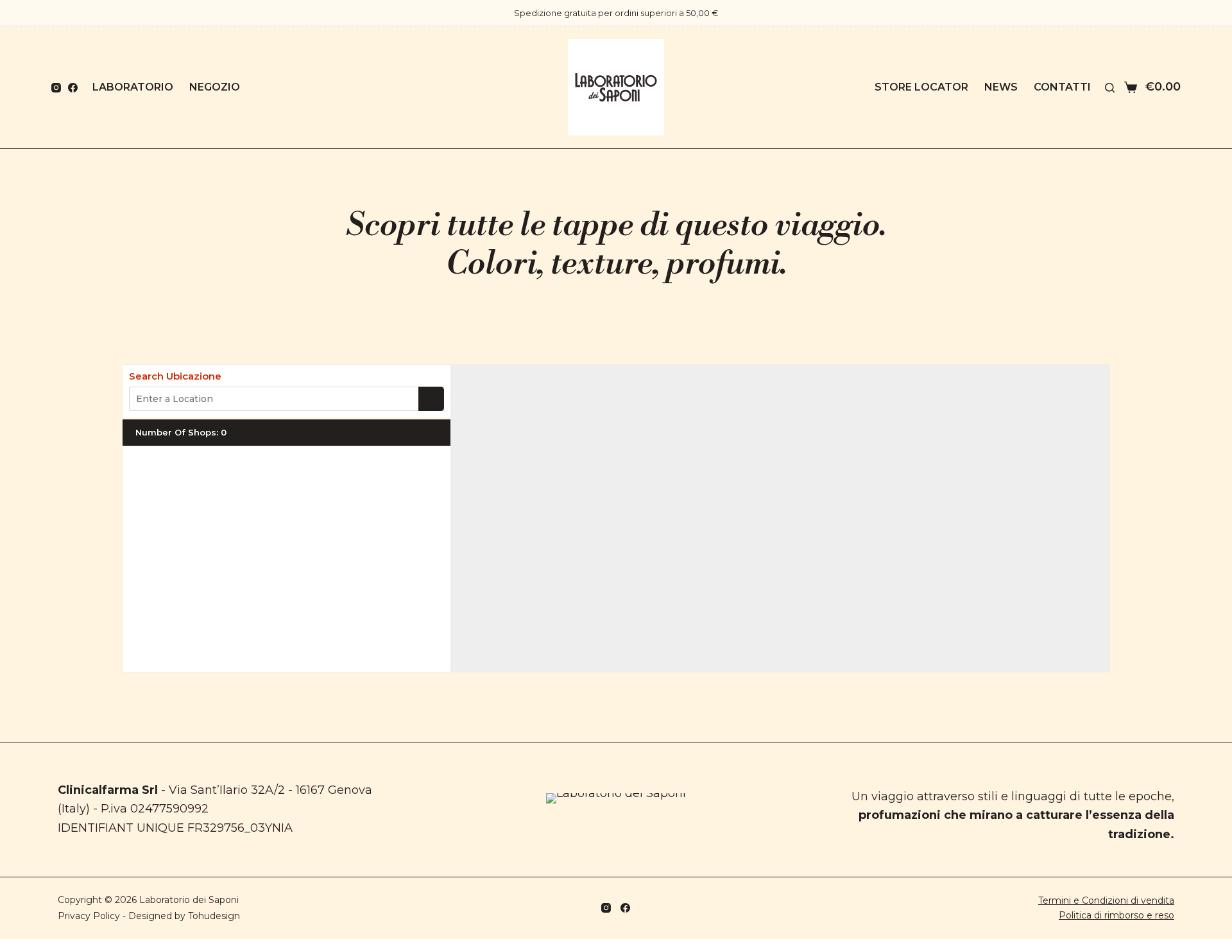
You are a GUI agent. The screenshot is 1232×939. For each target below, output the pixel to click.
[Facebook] (73, 87)
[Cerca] (1110, 87)
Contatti (1062, 87)
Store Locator (921, 87)
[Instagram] (56, 87)
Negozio (214, 87)
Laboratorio (132, 87)
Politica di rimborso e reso (1116, 915)
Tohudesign (214, 916)
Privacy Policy (89, 916)
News (1001, 87)
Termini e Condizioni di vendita (1106, 900)
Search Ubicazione (175, 376)
